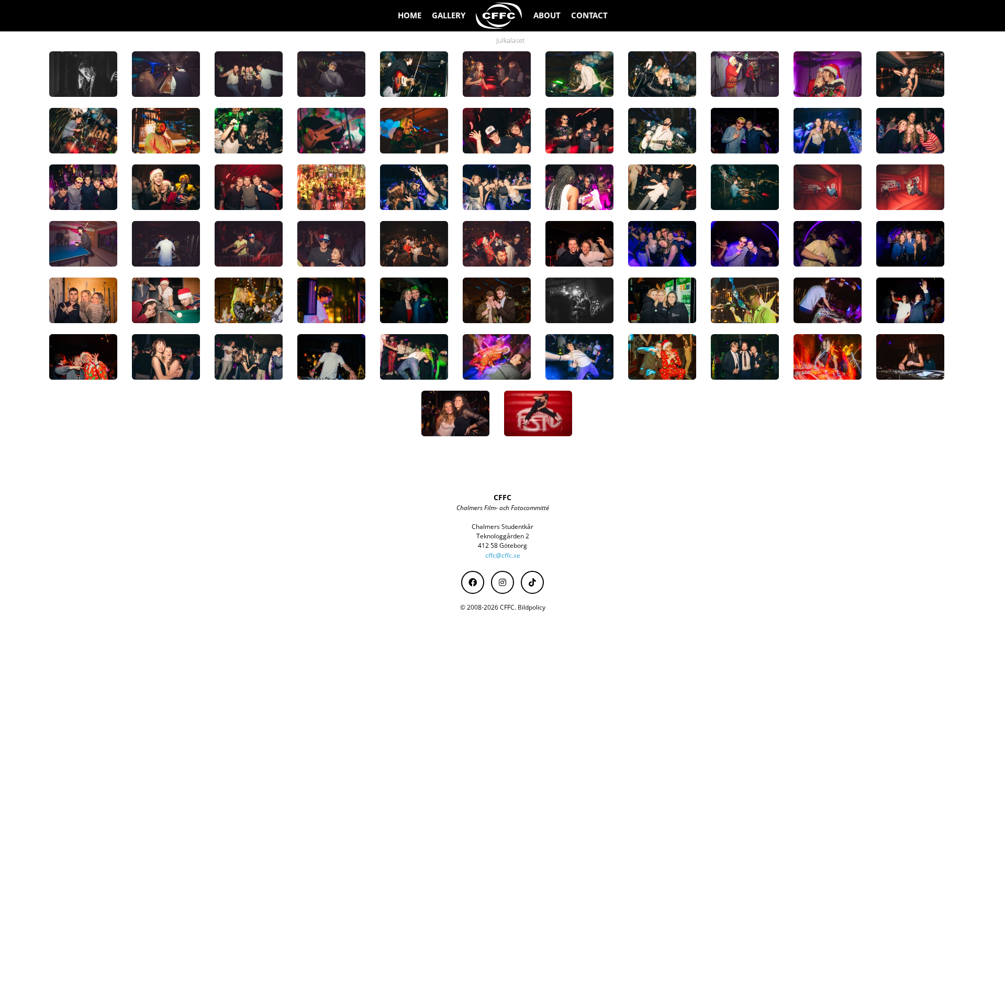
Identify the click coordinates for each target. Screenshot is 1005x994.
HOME (409, 15)
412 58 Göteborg (502, 545)
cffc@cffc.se (502, 555)
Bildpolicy (531, 607)
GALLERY (448, 15)
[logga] (499, 16)
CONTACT (589, 15)
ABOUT (547, 15)
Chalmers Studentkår (502, 526)
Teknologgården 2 (502, 536)
